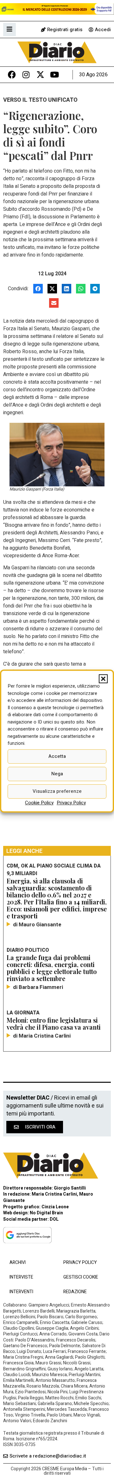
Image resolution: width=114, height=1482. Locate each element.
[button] (103, 679)
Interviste (21, 1277)
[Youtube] (55, 75)
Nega (57, 773)
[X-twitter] (40, 75)
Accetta (57, 756)
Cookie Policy (39, 802)
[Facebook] (12, 75)
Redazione (75, 1291)
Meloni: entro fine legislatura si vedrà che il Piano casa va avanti (54, 1023)
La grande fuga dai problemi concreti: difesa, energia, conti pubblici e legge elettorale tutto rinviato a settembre (52, 968)
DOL (54, 1219)
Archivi (18, 1262)
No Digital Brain (46, 1213)
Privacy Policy (71, 802)
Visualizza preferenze (57, 791)
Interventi (21, 1291)
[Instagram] (26, 75)
